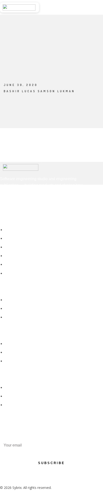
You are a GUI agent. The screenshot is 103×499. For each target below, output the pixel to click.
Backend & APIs (17, 256)
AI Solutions (14, 264)
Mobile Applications (20, 247)
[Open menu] (98, 7)
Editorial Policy (16, 405)
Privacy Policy (15, 387)
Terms (10, 396)
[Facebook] (4, 204)
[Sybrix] (19, 7)
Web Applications (18, 238)
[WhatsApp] (16, 204)
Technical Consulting (21, 273)
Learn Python (15, 352)
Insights (11, 343)
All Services (13, 230)
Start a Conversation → (63, 7)
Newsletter (13, 361)
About (9, 300)
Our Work (12, 308)
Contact (11, 317)
